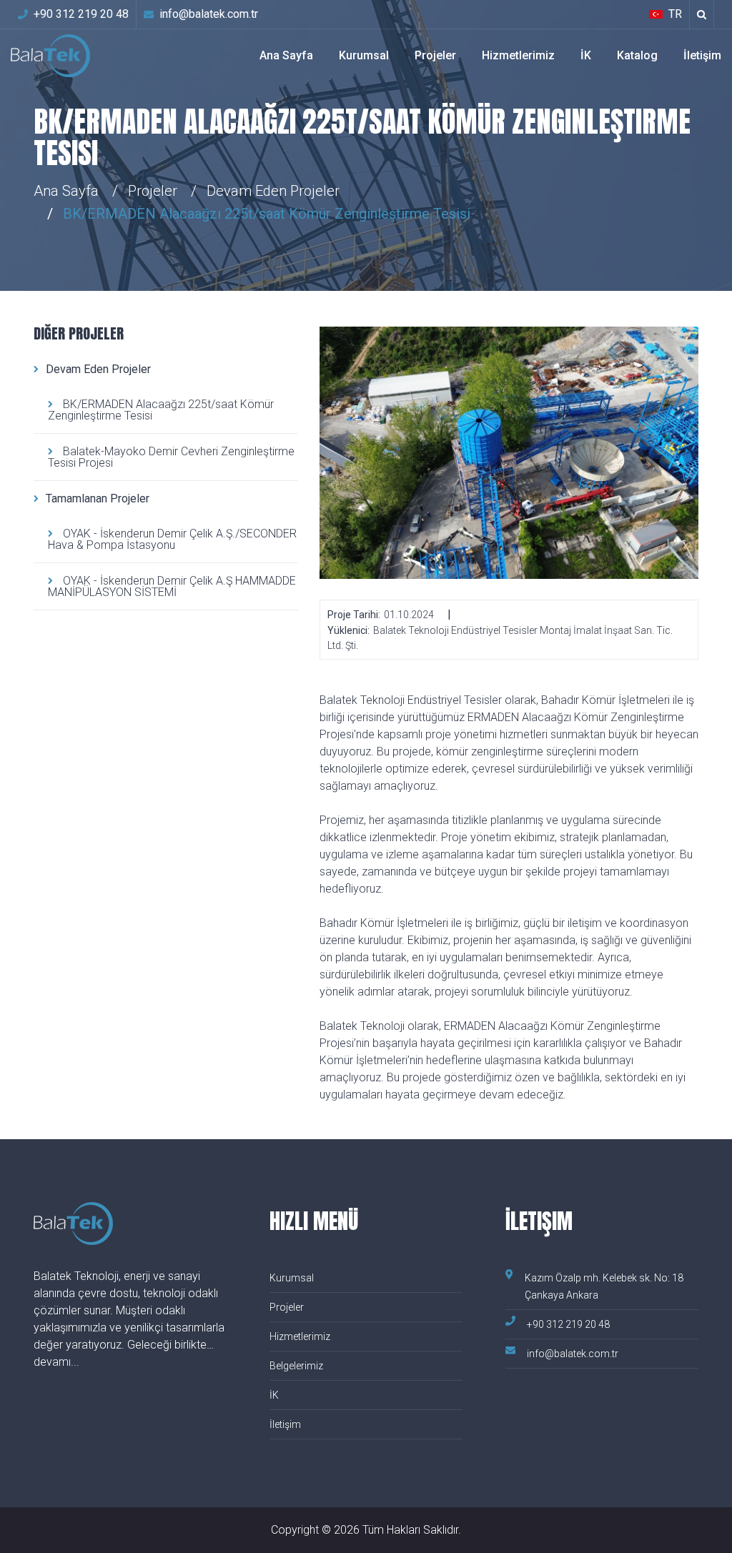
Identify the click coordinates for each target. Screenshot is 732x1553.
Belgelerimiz (296, 1365)
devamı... (56, 1362)
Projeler (435, 55)
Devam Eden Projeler (98, 369)
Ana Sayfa (286, 55)
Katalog (637, 55)
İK (585, 55)
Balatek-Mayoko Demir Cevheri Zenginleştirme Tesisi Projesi (171, 457)
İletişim (702, 55)
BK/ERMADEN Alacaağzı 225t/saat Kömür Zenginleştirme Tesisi (161, 409)
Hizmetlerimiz (518, 55)
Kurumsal (364, 55)
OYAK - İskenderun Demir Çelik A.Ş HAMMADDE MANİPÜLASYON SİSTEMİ (172, 586)
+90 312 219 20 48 (81, 14)
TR (675, 14)
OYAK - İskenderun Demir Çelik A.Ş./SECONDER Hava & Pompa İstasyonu (172, 539)
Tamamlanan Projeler (97, 498)
